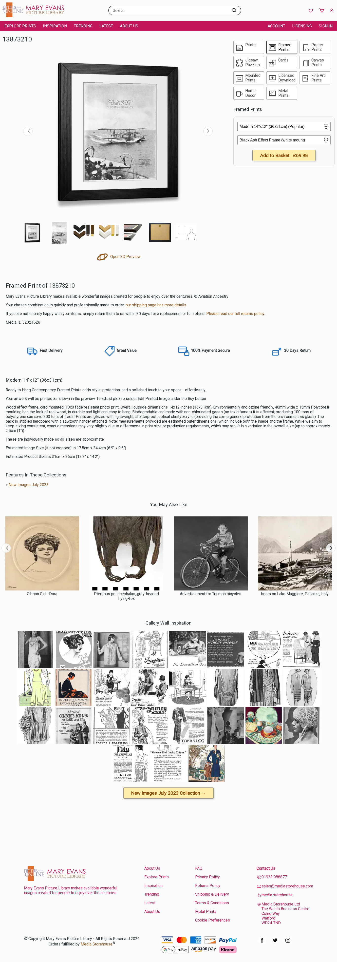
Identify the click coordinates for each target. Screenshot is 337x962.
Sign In (326, 26)
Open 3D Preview (125, 256)
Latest (106, 26)
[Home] (33, 16)
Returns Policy (207, 885)
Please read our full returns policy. (235, 313)
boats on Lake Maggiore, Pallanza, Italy (295, 593)
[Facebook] (262, 943)
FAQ (198, 868)
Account (276, 26)
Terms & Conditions (212, 903)
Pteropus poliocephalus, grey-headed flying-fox (126, 596)
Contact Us (266, 868)
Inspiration (55, 26)
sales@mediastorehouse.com (287, 886)
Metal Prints (205, 911)
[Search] (234, 10)
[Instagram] (288, 943)
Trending (83, 26)
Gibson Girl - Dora (42, 593)
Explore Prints (20, 26)
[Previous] (28, 131)
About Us (129, 26)
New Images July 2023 (29, 484)
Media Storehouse (96, 944)
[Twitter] (275, 943)
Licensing (302, 26)
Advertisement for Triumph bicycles (210, 593)
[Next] (208, 131)
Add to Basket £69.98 (284, 155)
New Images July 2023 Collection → (168, 793)
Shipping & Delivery (212, 894)
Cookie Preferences (212, 920)
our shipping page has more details (156, 305)
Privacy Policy (207, 877)
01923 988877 (274, 877)
